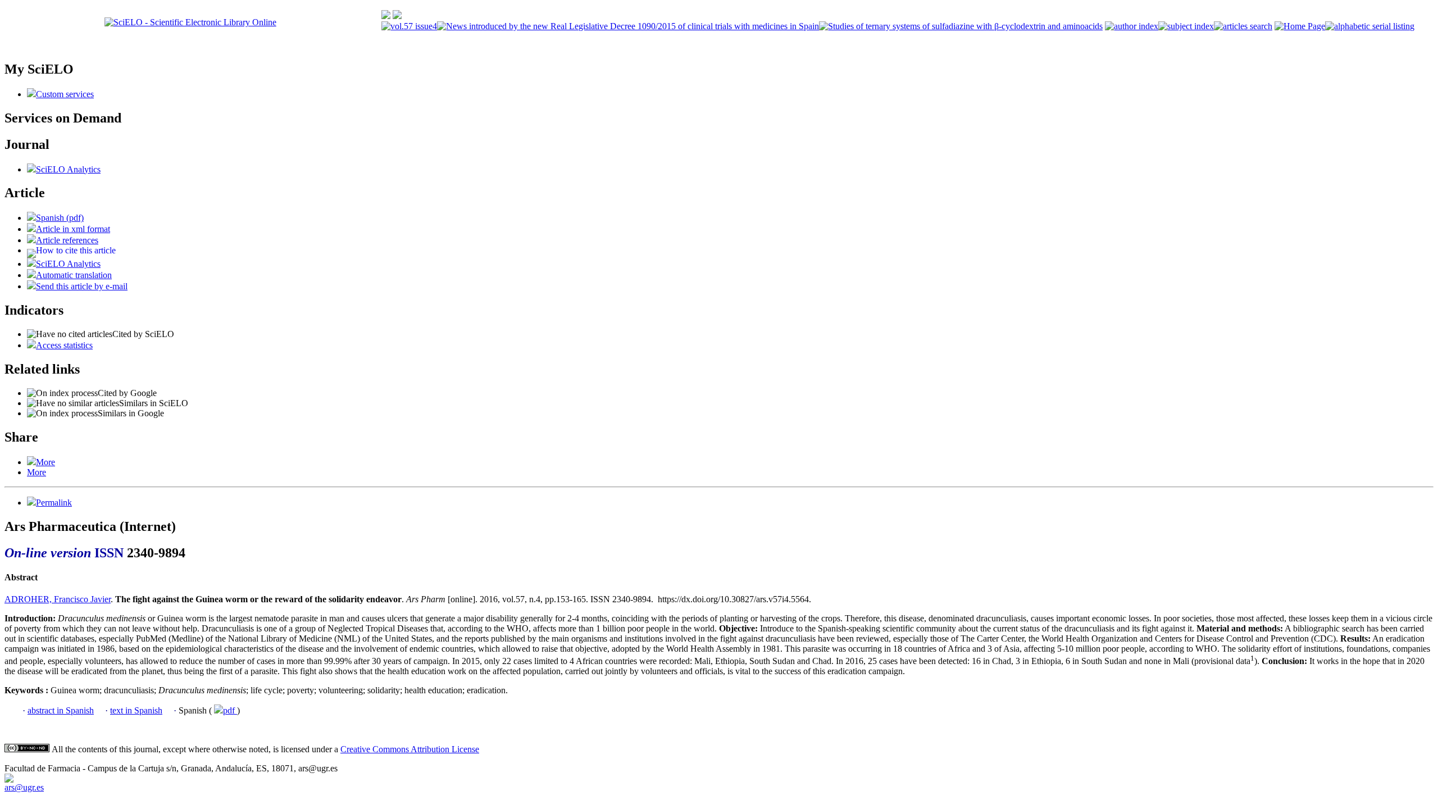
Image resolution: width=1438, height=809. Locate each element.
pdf (230, 710)
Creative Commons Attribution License (409, 749)
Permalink (54, 502)
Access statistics (64, 345)
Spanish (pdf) (60, 217)
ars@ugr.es (24, 787)
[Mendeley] (31, 462)
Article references (67, 240)
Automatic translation (74, 275)
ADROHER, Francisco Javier (57, 599)
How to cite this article (76, 250)
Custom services (65, 94)
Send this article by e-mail (82, 286)
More (45, 462)
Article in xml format (73, 229)
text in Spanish (136, 710)
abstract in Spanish (61, 710)
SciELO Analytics (68, 169)
